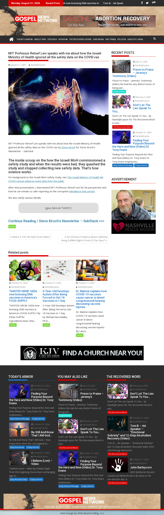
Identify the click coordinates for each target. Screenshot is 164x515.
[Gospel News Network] (11, 39)
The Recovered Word (80, 39)
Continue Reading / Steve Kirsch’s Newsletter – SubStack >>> (56, 221)
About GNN (40, 39)
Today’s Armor (25, 39)
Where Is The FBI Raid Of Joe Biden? (31, 236)
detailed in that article (82, 191)
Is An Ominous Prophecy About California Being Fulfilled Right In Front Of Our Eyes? (84, 238)
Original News (119, 91)
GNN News (98, 39)
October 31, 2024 (19, 283)
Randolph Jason (38, 65)
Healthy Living (135, 39)
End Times (110, 39)
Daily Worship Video (18, 479)
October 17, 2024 (86, 283)
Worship (62, 39)
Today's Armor (141, 165)
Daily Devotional (17, 447)
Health (12, 226)
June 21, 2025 (141, 61)
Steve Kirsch (68, 147)
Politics (121, 39)
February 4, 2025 (143, 97)
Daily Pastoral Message (123, 165)
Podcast (52, 39)
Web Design (67, 513)
